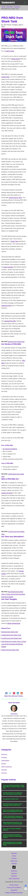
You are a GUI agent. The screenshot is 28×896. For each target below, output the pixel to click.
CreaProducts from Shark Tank (11, 635)
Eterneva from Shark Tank (16, 341)
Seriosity (14, 853)
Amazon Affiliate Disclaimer (14, 892)
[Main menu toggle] (25, 2)
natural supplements (13, 623)
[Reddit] (22, 693)
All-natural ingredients (10, 449)
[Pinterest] (14, 693)
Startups (4, 770)
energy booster (8, 267)
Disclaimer (14, 890)
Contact (14, 858)
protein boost (15, 59)
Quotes (3, 763)
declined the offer (10, 321)
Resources (14, 861)
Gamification (5, 760)
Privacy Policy (14, 885)
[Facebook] (6, 693)
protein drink (5, 77)
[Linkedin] (18, 693)
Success (4, 773)
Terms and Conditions (14, 887)
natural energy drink (15, 197)
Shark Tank (14, 241)
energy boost (10, 51)
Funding (15, 25)
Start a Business (6, 767)
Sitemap (14, 863)
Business (4, 754)
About (14, 856)
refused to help (6, 305)
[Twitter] (10, 693)
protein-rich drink (7, 493)
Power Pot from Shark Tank (10, 650)
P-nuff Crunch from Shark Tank (11, 638)
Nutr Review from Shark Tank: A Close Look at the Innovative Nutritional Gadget (13, 594)
